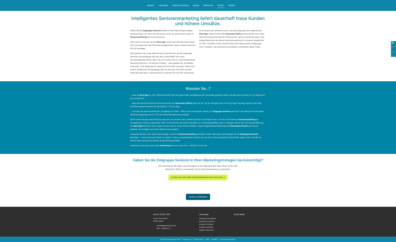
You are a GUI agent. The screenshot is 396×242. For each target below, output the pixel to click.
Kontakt (232, 5)
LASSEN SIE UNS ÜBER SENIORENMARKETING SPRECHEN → (198, 177)
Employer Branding (180, 5)
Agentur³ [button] (151, 5)
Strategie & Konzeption (207, 218)
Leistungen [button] (163, 5)
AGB (207, 239)
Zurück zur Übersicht (198, 197)
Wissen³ (220, 5)
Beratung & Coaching (207, 221)
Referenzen (208, 5)
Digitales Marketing (206, 230)
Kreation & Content (206, 224)
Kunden (196, 5)
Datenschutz (198, 239)
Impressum (187, 239)
